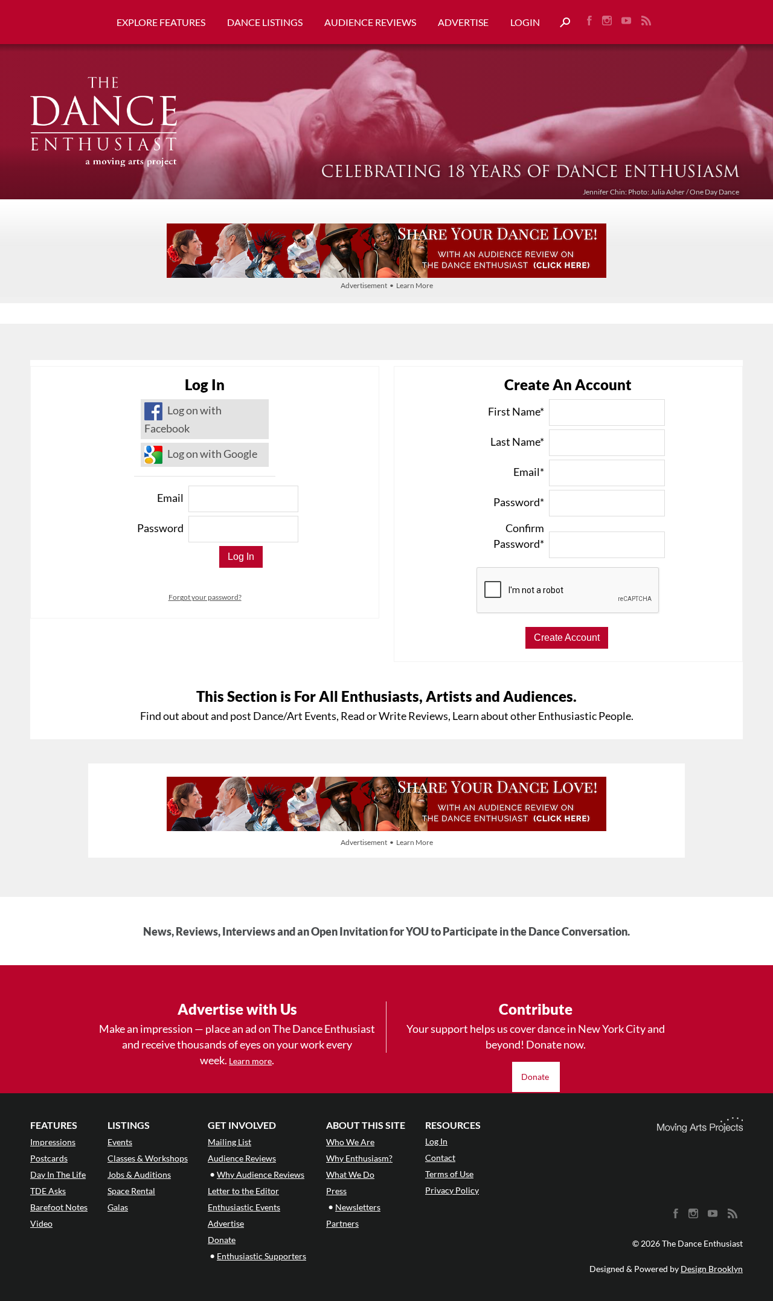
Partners (342, 1223)
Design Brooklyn (712, 1269)
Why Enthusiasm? (359, 1158)
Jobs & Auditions (139, 1174)
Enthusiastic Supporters (261, 1256)
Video (41, 1223)
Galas (117, 1207)
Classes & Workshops (147, 1158)
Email (170, 497)
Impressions (52, 1142)
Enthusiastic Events (244, 1207)
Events (119, 1142)
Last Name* (517, 441)
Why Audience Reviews (260, 1174)
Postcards (49, 1158)
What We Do (350, 1174)
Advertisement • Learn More (387, 285)
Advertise (463, 22)
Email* (528, 471)
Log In (436, 1141)
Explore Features (161, 22)
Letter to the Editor (243, 1191)
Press (336, 1191)
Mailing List (229, 1142)
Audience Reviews (370, 22)
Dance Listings (265, 22)
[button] (560, 23)
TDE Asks (48, 1191)
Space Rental (131, 1191)
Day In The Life (58, 1174)
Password (160, 528)
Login (525, 22)
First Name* (516, 411)
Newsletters (357, 1207)
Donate (536, 1076)
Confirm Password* (518, 535)
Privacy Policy (452, 1190)
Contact (440, 1157)
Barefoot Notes (59, 1207)
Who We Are (350, 1142)
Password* (518, 502)
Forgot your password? (205, 597)
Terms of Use (449, 1174)
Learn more (250, 1061)
